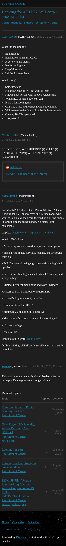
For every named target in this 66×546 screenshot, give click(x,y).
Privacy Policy (32, 529)
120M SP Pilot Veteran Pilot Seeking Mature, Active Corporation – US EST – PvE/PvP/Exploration (18, 488)
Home (5, 522)
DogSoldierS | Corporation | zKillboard (33, 232)
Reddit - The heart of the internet (27, 174)
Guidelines (34, 522)
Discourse (21, 537)
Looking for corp (13, 449)
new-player (8, 440)
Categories (18, 522)
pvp (24, 504)
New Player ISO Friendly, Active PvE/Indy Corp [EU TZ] (18, 428)
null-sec (16, 504)
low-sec (6, 504)
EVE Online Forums (13, 3)
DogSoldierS (34, 338)
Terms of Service (11, 529)
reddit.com (16, 167)
